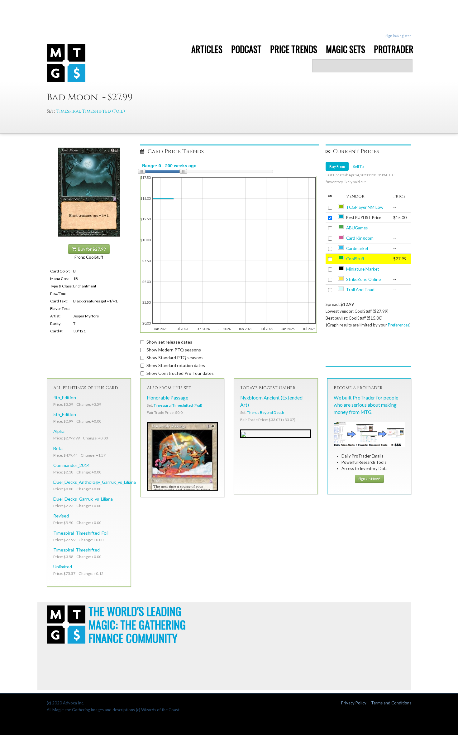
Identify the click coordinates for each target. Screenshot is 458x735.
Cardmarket (357, 248)
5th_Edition (64, 414)
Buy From (337, 166)
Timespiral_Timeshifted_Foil (80, 533)
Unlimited (62, 566)
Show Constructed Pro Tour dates (180, 373)
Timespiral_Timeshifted (76, 549)
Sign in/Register (398, 36)
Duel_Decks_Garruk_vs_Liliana (83, 499)
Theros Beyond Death (265, 412)
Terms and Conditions (391, 702)
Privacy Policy (353, 702)
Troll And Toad (360, 289)
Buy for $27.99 (91, 249)
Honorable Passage (167, 397)
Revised (61, 515)
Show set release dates (169, 342)
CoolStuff (355, 258)
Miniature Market (362, 269)
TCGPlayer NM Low (364, 207)
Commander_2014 (71, 465)
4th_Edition (64, 397)
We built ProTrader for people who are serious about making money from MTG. (366, 405)
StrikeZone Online (363, 279)
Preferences (398, 324)
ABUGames (357, 227)
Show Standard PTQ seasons (174, 357)
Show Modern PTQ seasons (173, 349)
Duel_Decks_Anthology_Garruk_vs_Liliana (94, 482)
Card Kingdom (360, 238)
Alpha (58, 431)
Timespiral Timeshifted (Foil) (90, 111)
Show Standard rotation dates (175, 365)
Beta (58, 448)
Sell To (358, 166)
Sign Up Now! (369, 478)
